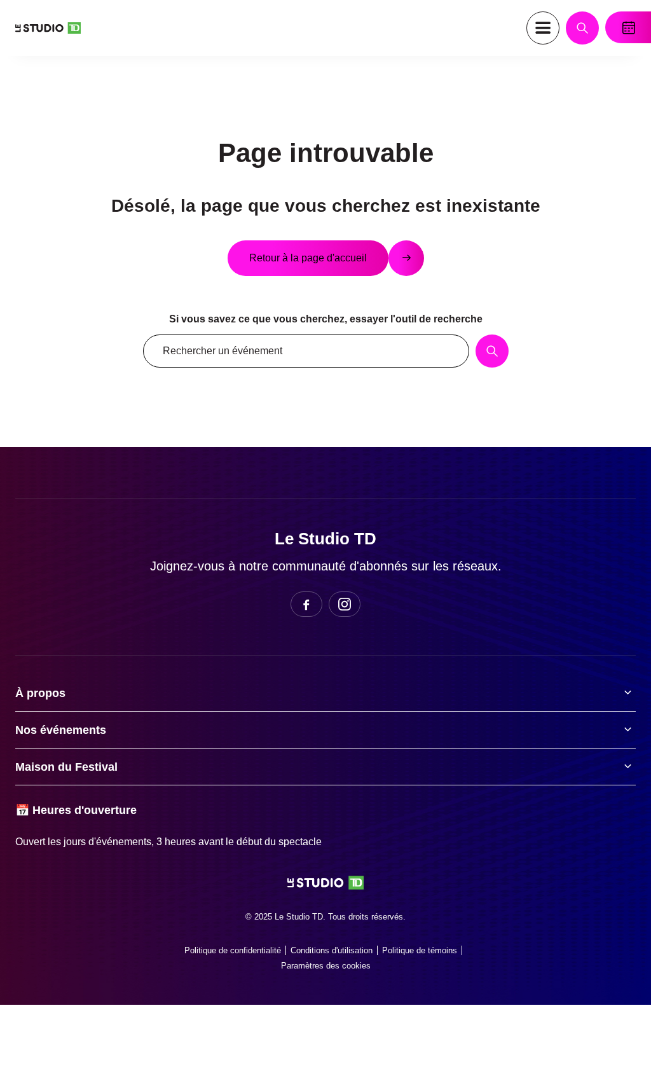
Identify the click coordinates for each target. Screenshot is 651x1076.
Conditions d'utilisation (332, 950)
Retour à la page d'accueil (308, 257)
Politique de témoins (419, 950)
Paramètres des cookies (326, 965)
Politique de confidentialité (232, 950)
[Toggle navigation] (542, 28)
